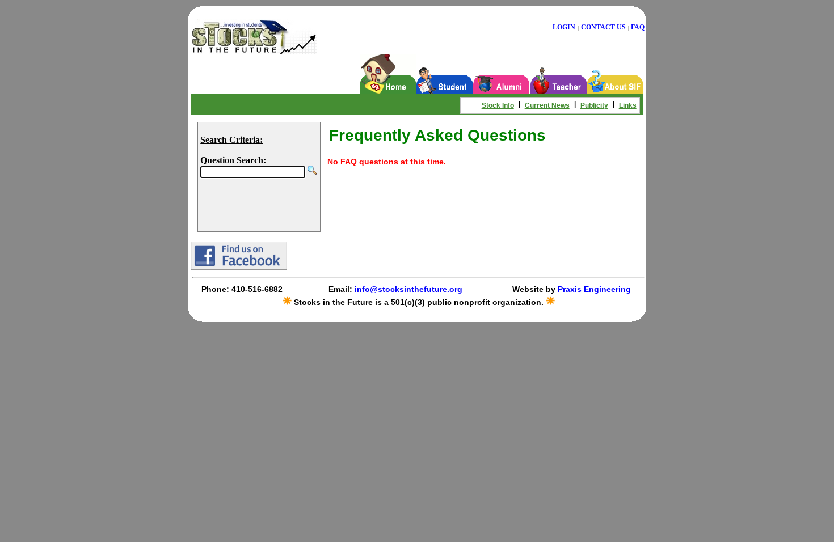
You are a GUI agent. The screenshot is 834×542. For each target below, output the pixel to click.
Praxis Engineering (594, 289)
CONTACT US (603, 27)
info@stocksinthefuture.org (408, 289)
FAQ (638, 27)
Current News (547, 105)
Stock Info (498, 105)
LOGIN (564, 27)
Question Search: (233, 160)
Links (628, 105)
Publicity (594, 105)
